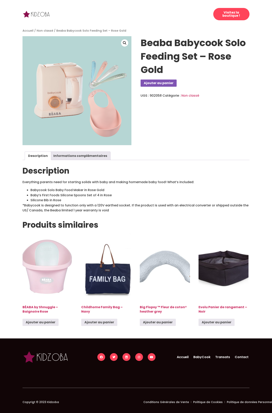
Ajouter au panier (158, 83)
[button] (124, 43)
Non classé (45, 31)
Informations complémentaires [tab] (80, 156)
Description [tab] (38, 156)
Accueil (28, 31)
